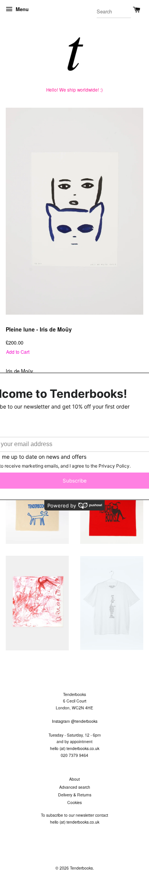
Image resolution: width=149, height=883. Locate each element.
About (74, 779)
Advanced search (74, 787)
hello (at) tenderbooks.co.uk (74, 748)
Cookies (74, 802)
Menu (21, 9)
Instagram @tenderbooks (74, 721)
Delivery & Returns (74, 795)
